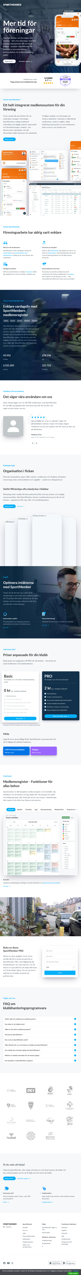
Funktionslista (47, 1202)
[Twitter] (12, 1263)
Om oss (25, 1230)
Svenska (8, 1227)
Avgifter (19, 809)
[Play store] (69, 1263)
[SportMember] (48, 80)
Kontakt (25, 1227)
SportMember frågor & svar (49, 1228)
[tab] (40, 1019)
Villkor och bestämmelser (27, 1246)
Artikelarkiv (26, 1239)
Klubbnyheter (46, 1243)
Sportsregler (46, 1232)
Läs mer (20, 506)
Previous (33, 443)
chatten (71, 274)
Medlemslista (59, 809)
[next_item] (77, 809)
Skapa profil (9, 61)
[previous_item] (4, 809)
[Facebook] (4, 1263)
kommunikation (19, 253)
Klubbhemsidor (47, 1240)
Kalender (11, 809)
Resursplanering (46, 809)
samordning (7, 253)
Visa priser (20, 718)
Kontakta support (25, 61)
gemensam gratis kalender (51, 883)
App (36, 809)
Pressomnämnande (29, 1236)
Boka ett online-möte (60, 716)
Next (36, 443)
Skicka (60, 973)
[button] (40, 1019)
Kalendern (29, 272)
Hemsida (29, 809)
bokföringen (52, 253)
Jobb (24, 1233)
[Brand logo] (12, 5)
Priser (5, 1202)
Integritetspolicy (28, 1242)
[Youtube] (8, 1263)
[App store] (55, 1263)
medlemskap (54, 250)
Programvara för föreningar (67, 1243)
